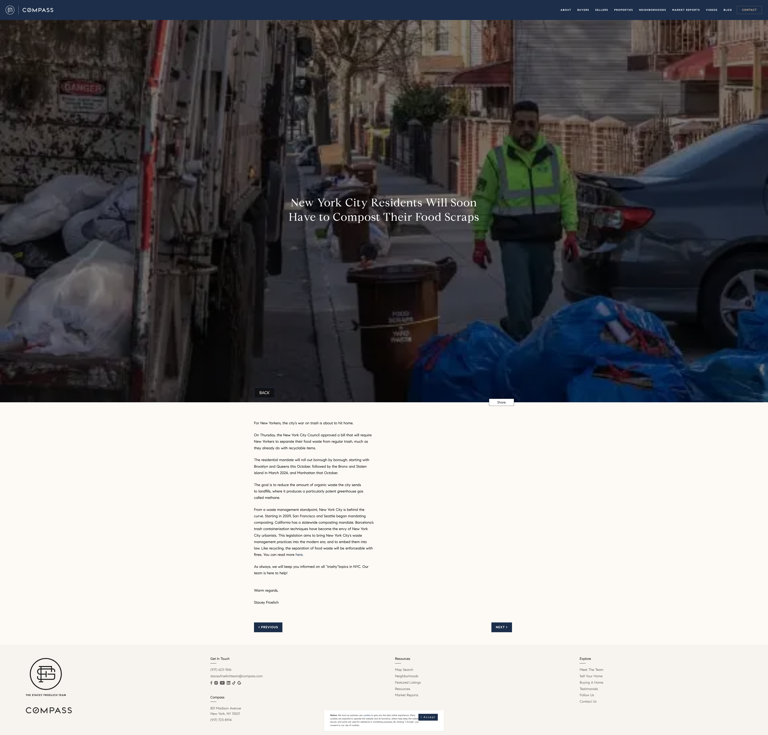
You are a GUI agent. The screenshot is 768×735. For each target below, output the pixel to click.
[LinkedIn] (228, 683)
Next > (502, 627)
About (565, 10)
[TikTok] (233, 683)
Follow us (587, 695)
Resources (402, 689)
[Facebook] (211, 683)
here (299, 554)
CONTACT (749, 10)
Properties (623, 10)
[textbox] (314, 417)
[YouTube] (222, 683)
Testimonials (589, 689)
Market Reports (686, 10)
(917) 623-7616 (220, 670)
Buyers (583, 10)
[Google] (239, 683)
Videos (712, 10)
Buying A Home (591, 682)
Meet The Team (591, 670)
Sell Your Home (591, 676)
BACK (264, 392)
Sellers (601, 10)
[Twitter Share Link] (501, 413)
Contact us (588, 701)
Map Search (404, 670)
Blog (728, 10)
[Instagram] (216, 683)
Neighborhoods (652, 10)
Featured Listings (408, 682)
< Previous (268, 627)
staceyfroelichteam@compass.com (236, 676)
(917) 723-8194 (221, 720)
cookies (367, 715)
